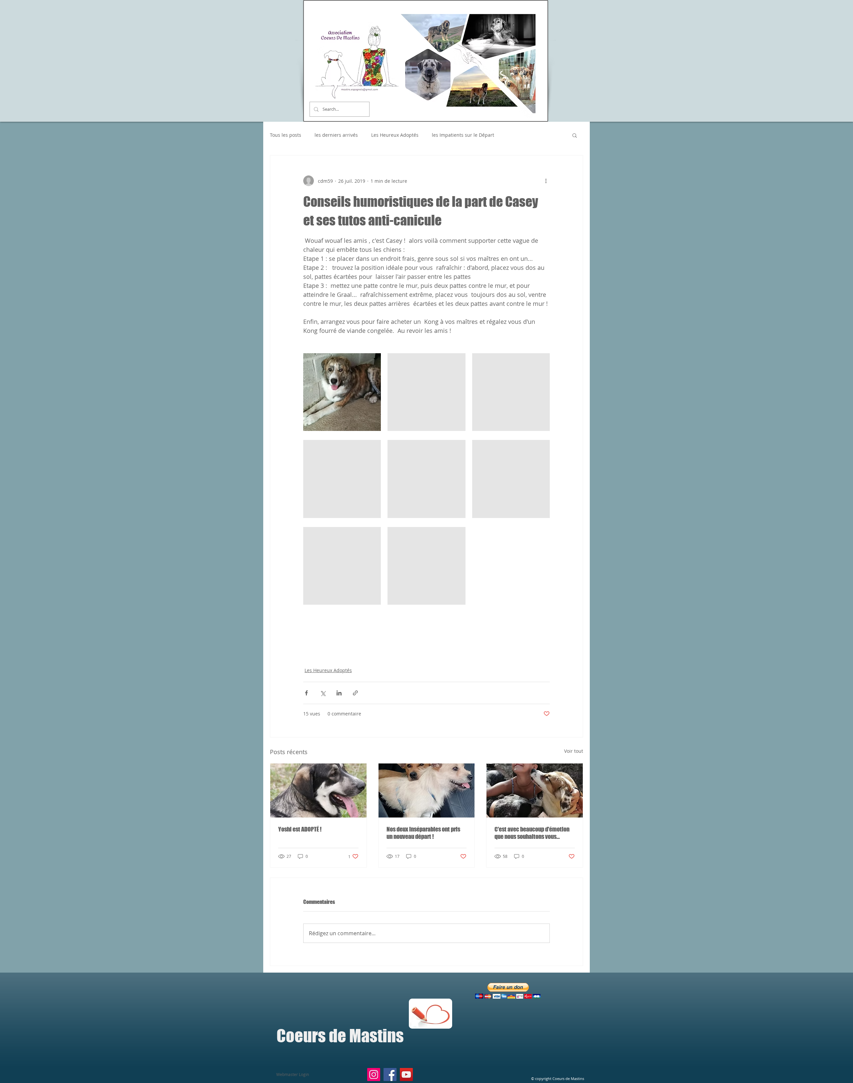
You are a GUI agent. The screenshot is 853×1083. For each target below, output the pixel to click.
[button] (574, 135)
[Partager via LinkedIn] (339, 693)
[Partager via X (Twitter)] (323, 693)
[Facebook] (390, 1074)
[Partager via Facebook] (306, 693)
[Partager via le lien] (355, 693)
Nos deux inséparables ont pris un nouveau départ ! (423, 833)
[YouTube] (406, 1074)
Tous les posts (285, 135)
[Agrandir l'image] (342, 392)
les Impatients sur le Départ (463, 135)
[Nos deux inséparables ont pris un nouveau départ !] (427, 790)
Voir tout (573, 751)
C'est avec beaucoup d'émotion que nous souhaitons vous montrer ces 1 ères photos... (531, 833)
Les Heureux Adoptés (395, 135)
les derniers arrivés (336, 135)
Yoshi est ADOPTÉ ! (300, 829)
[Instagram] (373, 1074)
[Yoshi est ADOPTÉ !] (318, 790)
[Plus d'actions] (546, 181)
